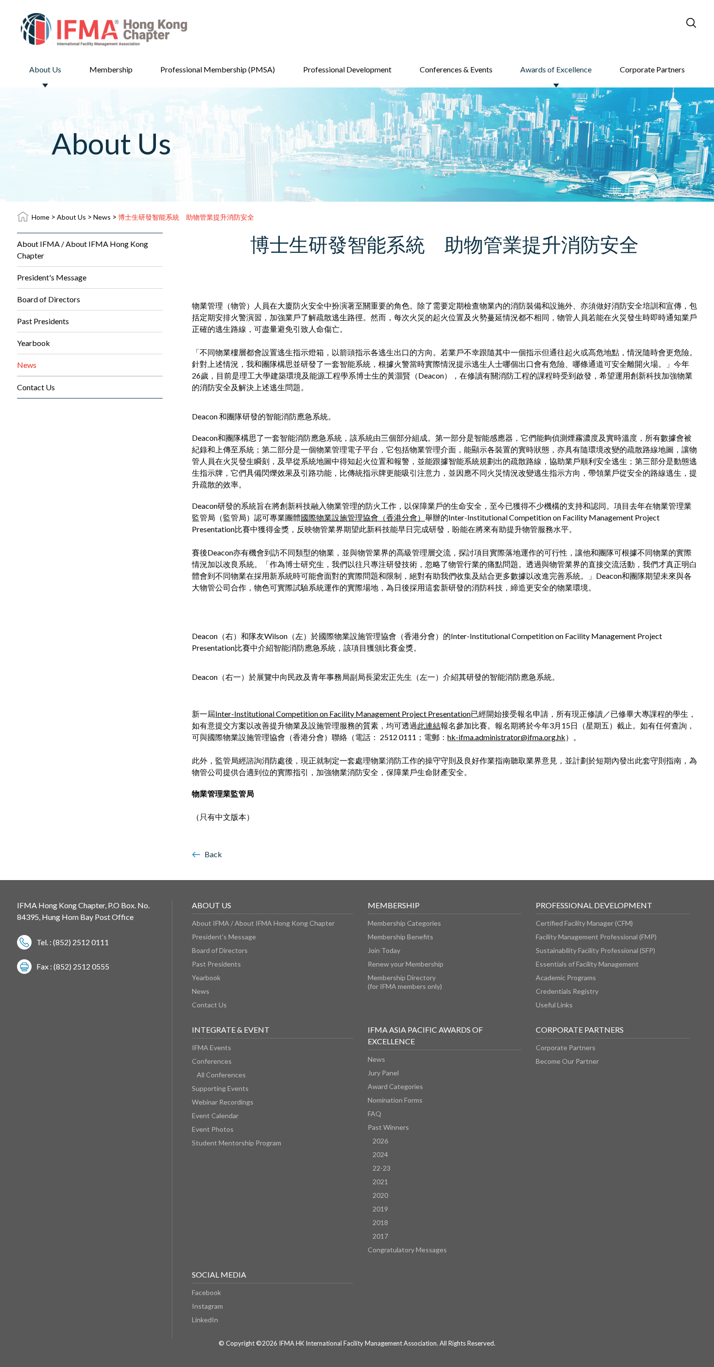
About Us (45, 69)
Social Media (219, 1274)
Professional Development (347, 69)
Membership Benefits (400, 937)
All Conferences (221, 1075)
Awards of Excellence (556, 69)
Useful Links (554, 1005)
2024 (380, 1154)
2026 (380, 1141)
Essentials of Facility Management (587, 964)
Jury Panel (383, 1073)
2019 (380, 1209)
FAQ (374, 1113)
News (102, 217)
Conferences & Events (456, 69)
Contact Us (36, 387)
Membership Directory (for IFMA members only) (405, 981)
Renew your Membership (405, 964)
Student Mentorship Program (236, 1143)
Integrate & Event (231, 1029)
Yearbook (33, 342)
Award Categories (395, 1086)
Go (645, 22)
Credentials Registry (567, 991)
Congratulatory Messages (407, 1250)
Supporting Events (220, 1088)
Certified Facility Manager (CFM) (584, 923)
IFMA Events (211, 1047)
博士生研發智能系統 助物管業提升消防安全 (186, 217)
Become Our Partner (567, 1061)
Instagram (207, 1306)
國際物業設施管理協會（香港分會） (363, 517)
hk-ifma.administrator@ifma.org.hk (506, 737)
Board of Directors (48, 299)
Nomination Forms (395, 1100)
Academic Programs (566, 977)
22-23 (382, 1168)
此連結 (429, 725)
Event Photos (213, 1129)
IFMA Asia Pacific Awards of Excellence (425, 1035)
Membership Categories (404, 923)
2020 (380, 1195)
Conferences (212, 1061)
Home (41, 217)
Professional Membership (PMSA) (217, 69)
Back (213, 854)
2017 (380, 1236)
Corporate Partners (652, 69)
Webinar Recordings (223, 1102)
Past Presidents (43, 321)
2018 (380, 1222)
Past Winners (388, 1127)
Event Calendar (215, 1115)
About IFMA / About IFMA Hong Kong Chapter (82, 249)
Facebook (206, 1292)
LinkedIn (205, 1319)
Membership (111, 69)
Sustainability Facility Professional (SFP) (595, 950)
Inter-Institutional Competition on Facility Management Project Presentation (343, 713)
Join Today (384, 950)
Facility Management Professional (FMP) (596, 937)
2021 (380, 1181)
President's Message (51, 277)
